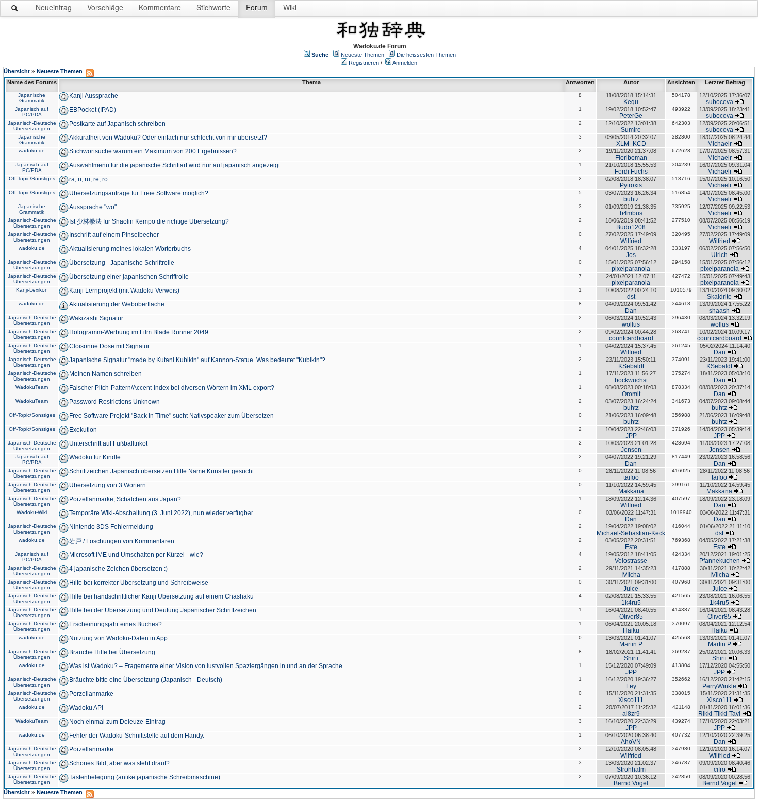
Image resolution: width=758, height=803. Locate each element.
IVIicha (630, 574)
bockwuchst (631, 380)
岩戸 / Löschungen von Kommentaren (121, 541)
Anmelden (404, 63)
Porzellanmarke (91, 693)
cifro (720, 769)
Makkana (631, 491)
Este (631, 547)
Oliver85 (631, 616)
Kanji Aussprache (93, 95)
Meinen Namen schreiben (105, 374)
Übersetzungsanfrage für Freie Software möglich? (138, 193)
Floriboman (631, 157)
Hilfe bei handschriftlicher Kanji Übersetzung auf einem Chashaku (161, 596)
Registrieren (364, 63)
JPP (631, 435)
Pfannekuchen (719, 561)
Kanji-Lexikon (32, 290)
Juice (630, 588)
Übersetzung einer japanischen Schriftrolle (129, 276)
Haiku (631, 630)
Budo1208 (631, 227)
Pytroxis (631, 185)
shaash (719, 310)
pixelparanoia (631, 268)
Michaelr (719, 143)
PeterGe (630, 115)
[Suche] (15, 10)
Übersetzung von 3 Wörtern (107, 485)
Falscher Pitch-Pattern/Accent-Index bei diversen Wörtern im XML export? (171, 387)
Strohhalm (631, 769)
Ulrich (719, 255)
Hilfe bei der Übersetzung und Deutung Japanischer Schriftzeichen (162, 610)
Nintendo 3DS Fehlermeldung (111, 527)
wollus (631, 324)
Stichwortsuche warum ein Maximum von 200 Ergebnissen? (153, 151)
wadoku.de (32, 150)
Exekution (83, 429)
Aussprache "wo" (93, 207)
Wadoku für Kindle (95, 457)
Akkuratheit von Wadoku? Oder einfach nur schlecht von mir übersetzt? (168, 137)
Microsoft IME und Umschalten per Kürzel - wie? (136, 554)
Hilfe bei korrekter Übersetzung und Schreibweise (138, 582)
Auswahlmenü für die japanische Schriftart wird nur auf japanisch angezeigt (174, 165)
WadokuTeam (31, 387)
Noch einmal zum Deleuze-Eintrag (117, 721)
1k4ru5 (631, 602)
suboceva (719, 102)
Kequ (630, 102)
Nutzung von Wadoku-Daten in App (118, 638)
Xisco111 (631, 700)
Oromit (631, 394)
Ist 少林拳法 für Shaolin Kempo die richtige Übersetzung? (149, 221)
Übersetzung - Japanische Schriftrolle (121, 262)
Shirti (631, 658)
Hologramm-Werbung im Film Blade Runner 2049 (138, 332)
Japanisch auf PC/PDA (31, 111)
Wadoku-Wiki (32, 512)
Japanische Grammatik (31, 98)
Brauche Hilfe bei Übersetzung (112, 652)
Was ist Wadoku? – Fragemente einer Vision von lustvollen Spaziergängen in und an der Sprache (205, 666)
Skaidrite (719, 296)
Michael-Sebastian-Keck (631, 533)
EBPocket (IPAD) (92, 109)
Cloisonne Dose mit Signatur (109, 346)
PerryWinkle (719, 686)
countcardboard (631, 338)
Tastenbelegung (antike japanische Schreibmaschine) (144, 777)
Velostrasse (631, 561)
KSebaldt (631, 366)
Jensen (631, 449)
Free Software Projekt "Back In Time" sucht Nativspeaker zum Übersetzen (171, 415)
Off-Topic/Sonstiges (32, 178)
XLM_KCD (631, 143)
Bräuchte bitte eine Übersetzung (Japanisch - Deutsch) (145, 680)
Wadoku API (86, 707)
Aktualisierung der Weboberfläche (116, 304)
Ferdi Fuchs (631, 171)
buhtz (631, 199)
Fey (631, 686)
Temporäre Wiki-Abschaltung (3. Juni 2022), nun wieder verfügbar (161, 513)
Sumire (631, 129)
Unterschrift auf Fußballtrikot (108, 443)
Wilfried (630, 241)
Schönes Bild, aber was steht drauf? (119, 763)
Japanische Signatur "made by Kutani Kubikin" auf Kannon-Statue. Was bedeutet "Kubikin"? (197, 360)
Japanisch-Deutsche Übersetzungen (32, 125)
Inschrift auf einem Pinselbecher (114, 234)
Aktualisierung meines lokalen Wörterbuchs (130, 248)
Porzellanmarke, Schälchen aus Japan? (125, 499)
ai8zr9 (631, 713)
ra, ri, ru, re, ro (88, 179)
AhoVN (631, 741)
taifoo (631, 477)
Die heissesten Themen (426, 55)
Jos (631, 255)
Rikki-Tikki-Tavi (719, 713)
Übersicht (17, 71)
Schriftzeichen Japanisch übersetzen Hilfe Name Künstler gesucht (161, 471)
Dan (631, 310)
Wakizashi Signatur (96, 318)
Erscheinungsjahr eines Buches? (115, 624)
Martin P (630, 644)
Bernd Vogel (631, 783)
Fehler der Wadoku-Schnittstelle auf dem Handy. (136, 735)
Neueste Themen (362, 55)
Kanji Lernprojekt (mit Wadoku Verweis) (124, 290)
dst (631, 296)
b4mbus (631, 213)
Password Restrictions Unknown (114, 401)
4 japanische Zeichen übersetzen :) (118, 568)
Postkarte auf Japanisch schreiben (117, 123)
